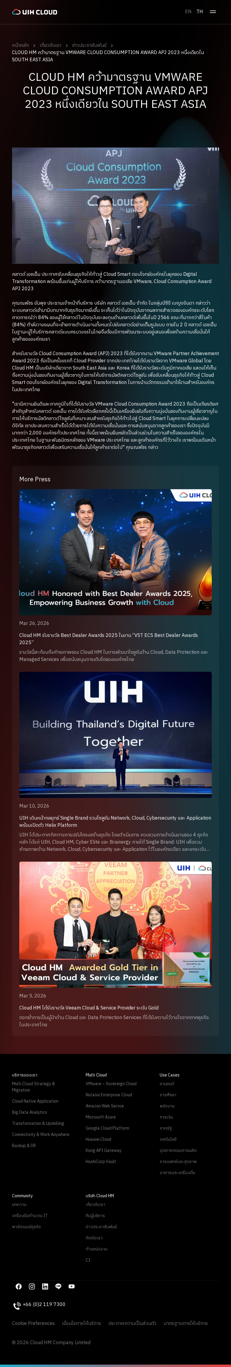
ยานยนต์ (167, 1083)
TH (199, 12)
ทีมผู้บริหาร (95, 1215)
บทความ (19, 1204)
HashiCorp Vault (101, 1161)
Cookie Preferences (33, 1323)
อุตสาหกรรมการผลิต (178, 1150)
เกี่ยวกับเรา (50, 45)
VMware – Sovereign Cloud (111, 1083)
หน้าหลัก (20, 45)
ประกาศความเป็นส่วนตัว (132, 1323)
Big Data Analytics (29, 1112)
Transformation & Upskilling (38, 1123)
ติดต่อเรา (94, 1238)
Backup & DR (24, 1145)
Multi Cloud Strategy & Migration (33, 1087)
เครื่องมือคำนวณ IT (30, 1215)
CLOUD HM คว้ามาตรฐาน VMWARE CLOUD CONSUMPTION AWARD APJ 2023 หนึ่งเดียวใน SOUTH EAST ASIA (108, 56)
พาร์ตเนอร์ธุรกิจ (26, 1226)
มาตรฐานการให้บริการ (186, 1323)
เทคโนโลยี (168, 1139)
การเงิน (166, 1117)
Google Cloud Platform (107, 1128)
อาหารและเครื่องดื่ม (177, 1172)
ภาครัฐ (166, 1128)
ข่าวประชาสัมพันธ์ (89, 45)
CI (88, 1260)
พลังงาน (167, 1106)
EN (188, 12)
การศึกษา (168, 1094)
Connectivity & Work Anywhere (40, 1134)
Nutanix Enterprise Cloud (109, 1094)
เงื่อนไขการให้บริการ (81, 1323)
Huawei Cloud (98, 1139)
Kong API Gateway (104, 1150)
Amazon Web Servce (105, 1106)
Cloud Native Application (35, 1101)
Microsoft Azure (101, 1117)
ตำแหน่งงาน (96, 1249)
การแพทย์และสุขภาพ (178, 1161)
